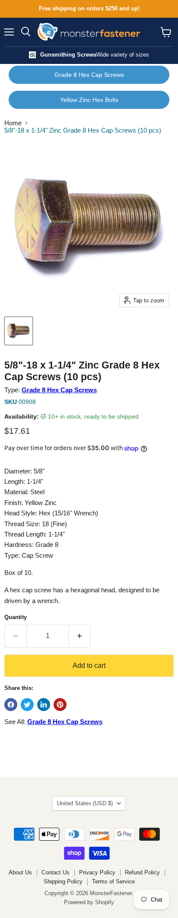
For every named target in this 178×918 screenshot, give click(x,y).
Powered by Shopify (89, 902)
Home (13, 123)
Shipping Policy (63, 881)
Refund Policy (142, 872)
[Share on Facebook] (10, 704)
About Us (20, 872)
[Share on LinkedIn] (43, 704)
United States (85, 803)
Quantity (15, 617)
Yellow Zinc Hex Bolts (89, 99)
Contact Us (55, 872)
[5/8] (18, 331)
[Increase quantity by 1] (80, 636)
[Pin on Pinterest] (60, 704)
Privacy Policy (97, 872)
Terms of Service (113, 881)
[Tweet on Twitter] (27, 704)
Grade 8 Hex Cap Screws (89, 74)
